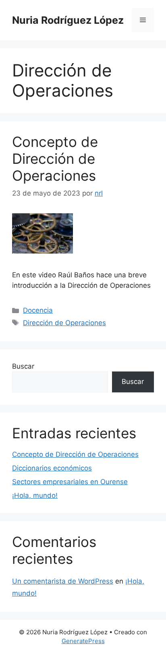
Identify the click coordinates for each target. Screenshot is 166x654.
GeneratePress (83, 641)
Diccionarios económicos (52, 468)
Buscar (23, 366)
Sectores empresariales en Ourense (70, 482)
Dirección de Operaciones (64, 323)
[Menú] (143, 20)
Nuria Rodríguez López (68, 20)
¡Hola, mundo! (35, 495)
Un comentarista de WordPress (62, 581)
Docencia (38, 310)
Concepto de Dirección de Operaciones (55, 158)
